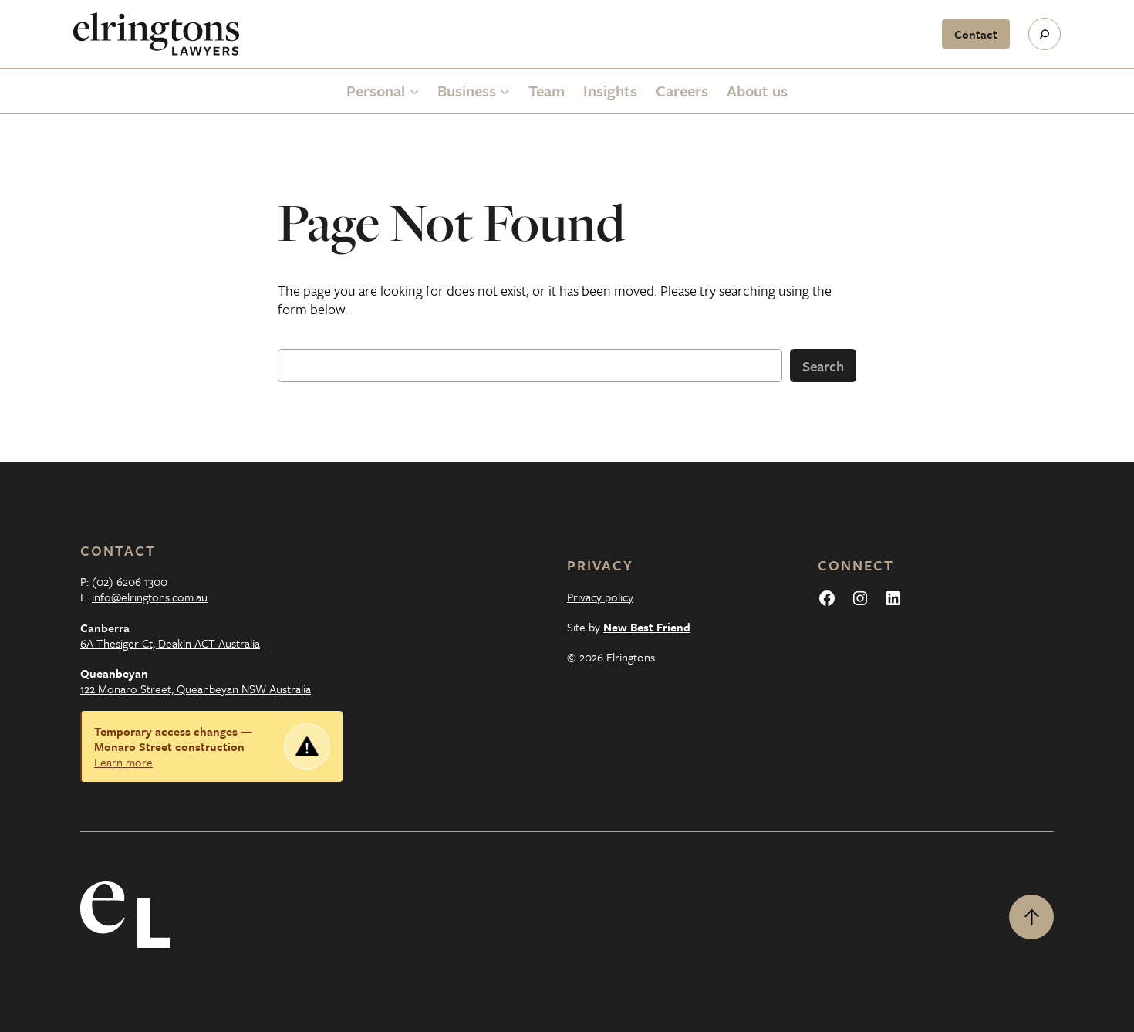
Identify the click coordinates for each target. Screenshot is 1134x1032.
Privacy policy (600, 596)
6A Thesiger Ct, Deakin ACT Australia (170, 642)
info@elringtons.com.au (150, 596)
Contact (975, 33)
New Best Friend (646, 626)
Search (823, 366)
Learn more (123, 761)
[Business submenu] (504, 91)
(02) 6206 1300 (129, 581)
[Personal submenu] (414, 91)
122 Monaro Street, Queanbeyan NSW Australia (195, 688)
